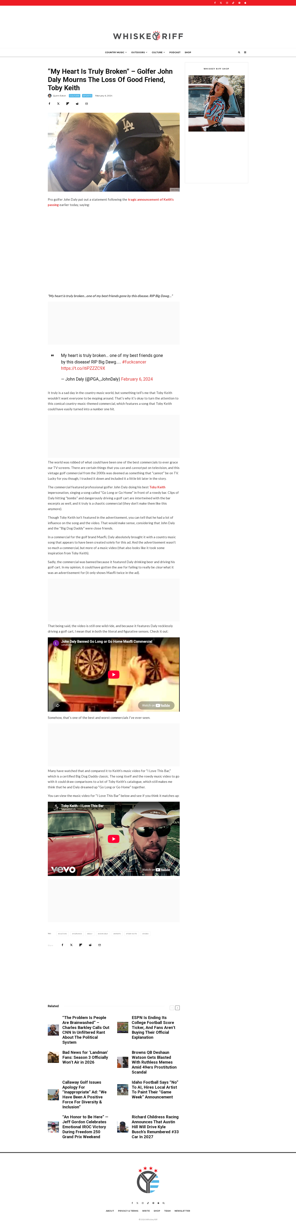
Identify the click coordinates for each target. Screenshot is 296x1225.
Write (146, 1211)
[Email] (86, 103)
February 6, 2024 (137, 379)
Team (167, 1211)
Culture (63, 934)
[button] (216, 103)
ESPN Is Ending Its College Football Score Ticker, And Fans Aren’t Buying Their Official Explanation (153, 1027)
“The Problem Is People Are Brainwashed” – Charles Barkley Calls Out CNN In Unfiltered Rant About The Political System (85, 1030)
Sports (117, 934)
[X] (221, 3)
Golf (90, 934)
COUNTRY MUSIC (114, 52)
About (110, 1211)
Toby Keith (157, 487)
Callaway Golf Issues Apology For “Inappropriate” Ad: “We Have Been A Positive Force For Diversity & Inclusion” (84, 1094)
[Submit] (77, 103)
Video (146, 934)
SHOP (188, 52)
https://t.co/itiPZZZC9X (83, 368)
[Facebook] (215, 3)
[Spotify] (239, 3)
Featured (77, 934)
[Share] (49, 103)
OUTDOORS (138, 52)
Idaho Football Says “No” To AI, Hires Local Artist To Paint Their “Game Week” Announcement (155, 1089)
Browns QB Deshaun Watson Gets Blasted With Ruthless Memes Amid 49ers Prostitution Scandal (154, 1062)
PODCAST (175, 52)
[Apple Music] (245, 3)
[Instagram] (227, 3)
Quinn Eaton (59, 95)
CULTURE (157, 52)
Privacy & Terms (128, 1211)
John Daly (103, 934)
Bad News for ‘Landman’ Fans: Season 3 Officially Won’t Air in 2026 (85, 1057)
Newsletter (182, 1211)
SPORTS (87, 95)
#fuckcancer (134, 362)
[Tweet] (58, 103)
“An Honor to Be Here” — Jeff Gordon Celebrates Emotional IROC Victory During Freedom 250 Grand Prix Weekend (85, 1127)
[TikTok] (233, 3)
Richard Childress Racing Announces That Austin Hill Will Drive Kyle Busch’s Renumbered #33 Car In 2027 (155, 1127)
